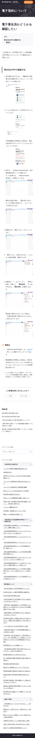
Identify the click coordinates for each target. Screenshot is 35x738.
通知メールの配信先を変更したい (13, 514)
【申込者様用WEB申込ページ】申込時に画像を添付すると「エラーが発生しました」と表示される (17, 571)
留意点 (8, 42)
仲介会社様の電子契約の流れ (11, 416)
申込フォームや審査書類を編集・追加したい (16, 498)
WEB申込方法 (7, 472)
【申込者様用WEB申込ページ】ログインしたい (17, 542)
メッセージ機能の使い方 (10, 507)
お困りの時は (8, 699)
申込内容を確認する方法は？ (11, 494)
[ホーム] (7, 2)
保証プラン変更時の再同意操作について (15, 728)
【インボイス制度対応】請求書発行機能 (15, 487)
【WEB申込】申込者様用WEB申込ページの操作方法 (16, 520)
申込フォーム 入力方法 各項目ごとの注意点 (16, 491)
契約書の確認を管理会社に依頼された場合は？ (17, 671)
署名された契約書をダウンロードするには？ (16, 667)
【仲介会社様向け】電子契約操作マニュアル (16, 420)
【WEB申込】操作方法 (11, 464)
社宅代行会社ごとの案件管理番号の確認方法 (16, 592)
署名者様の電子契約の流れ (10, 413)
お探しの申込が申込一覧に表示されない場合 (16, 724)
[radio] (10, 396)
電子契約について (14, 10)
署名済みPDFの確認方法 (12, 40)
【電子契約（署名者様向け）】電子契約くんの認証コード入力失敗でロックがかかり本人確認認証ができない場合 (17, 607)
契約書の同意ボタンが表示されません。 (15, 654)
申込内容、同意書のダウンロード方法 (14, 511)
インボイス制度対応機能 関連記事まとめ (15, 468)
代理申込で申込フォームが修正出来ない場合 (16, 720)
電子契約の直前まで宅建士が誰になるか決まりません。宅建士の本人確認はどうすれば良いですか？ (17, 620)
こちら (29, 349)
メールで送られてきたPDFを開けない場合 (15, 626)
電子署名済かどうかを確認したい (13, 645)
